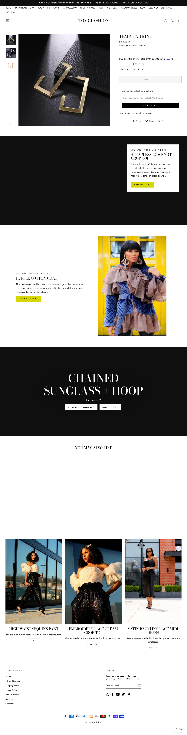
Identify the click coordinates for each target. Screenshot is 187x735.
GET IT (34, 641)
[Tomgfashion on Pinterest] (128, 694)
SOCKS (102, 7)
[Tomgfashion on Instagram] (107, 694)
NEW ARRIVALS (20, 7)
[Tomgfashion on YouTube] (118, 694)
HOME (8, 7)
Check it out (28, 298)
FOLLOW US (153, 7)
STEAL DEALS (112, 7)
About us (9, 699)
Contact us (9, 703)
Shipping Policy (12, 685)
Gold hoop (110, 407)
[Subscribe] (139, 685)
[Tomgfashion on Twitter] (123, 694)
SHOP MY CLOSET (88, 7)
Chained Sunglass (81, 407)
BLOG (142, 7)
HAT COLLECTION (69, 7)
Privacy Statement (12, 681)
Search (8, 676)
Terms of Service (12, 694)
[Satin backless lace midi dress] (153, 581)
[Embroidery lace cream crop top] (93, 581)
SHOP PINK (10, 12)
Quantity (138, 64)
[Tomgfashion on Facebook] (112, 694)
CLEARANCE (166, 7)
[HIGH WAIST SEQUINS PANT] (33, 581)
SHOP (32, 7)
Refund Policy (11, 690)
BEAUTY (41, 7)
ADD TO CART (142, 184)
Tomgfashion (93, 20)
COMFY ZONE (53, 7)
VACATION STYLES (129, 7)
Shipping (123, 45)
